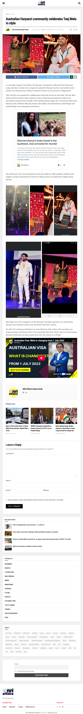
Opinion (8, 589)
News (12, 14)
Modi (16, 644)
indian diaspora (11, 640)
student (35, 648)
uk (75, 648)
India (52, 637)
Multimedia (9, 576)
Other (7, 593)
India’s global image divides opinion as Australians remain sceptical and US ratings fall (65, 428)
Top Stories (10, 605)
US (7, 651)
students (43, 648)
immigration (44, 637)
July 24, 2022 (35, 29)
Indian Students (37, 640)
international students (52, 640)
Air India (8, 633)
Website (46, 490)
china (48, 633)
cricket (55, 633)
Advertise (12, 707)
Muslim (23, 644)
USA (11, 651)
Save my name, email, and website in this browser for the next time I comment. (36, 500)
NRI (54, 644)
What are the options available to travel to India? (27, 546)
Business (8, 564)
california (26, 633)
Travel (7, 609)
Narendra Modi (34, 644)
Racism (17, 648)
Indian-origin (68, 637)
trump (64, 648)
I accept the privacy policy (25, 671)
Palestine (9, 648)
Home (7, 14)
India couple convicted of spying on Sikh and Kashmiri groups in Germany (35, 532)
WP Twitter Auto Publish (33, 712)
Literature (9, 572)
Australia (17, 633)
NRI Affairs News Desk (20, 29)
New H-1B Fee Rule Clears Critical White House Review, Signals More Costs (17, 428)
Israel (64, 640)
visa (25, 651)
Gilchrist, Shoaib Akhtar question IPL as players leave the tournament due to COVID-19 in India (42, 539)
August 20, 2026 (36, 433)
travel (57, 648)
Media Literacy (30, 707)
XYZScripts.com (52, 712)
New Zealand (46, 644)
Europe (71, 633)
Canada (34, 633)
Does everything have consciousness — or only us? (28, 525)
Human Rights (32, 637)
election (63, 633)
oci (59, 644)
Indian (59, 637)
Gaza (7, 637)
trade (51, 648)
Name (8, 481)
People (8, 597)
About (4, 707)
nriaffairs (9, 584)
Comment (10, 453)
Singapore (26, 648)
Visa (6, 617)
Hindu (14, 637)
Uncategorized (11, 613)
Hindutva (22, 637)
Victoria (18, 651)
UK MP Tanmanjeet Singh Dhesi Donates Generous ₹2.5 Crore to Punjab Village (41, 428)
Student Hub (10, 601)
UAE (70, 648)
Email (8, 490)
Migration (9, 644)
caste (42, 633)
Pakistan (66, 644)
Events (8, 568)
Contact (20, 707)
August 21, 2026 (11, 433)
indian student (24, 640)
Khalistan (72, 640)
